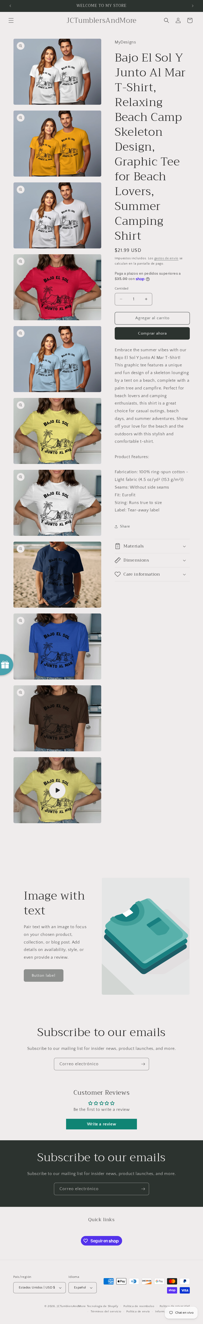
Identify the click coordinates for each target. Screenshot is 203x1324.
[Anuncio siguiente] (193, 6)
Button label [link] (44, 975)
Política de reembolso (138, 1306)
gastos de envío (166, 258)
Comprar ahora (152, 333)
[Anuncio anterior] (10, 6)
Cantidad (121, 288)
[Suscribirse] (143, 1064)
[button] (11, 20)
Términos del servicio (106, 1311)
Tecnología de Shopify (102, 1306)
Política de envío (138, 1311)
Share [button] (125, 526)
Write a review (101, 1124)
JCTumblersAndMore (71, 1306)
